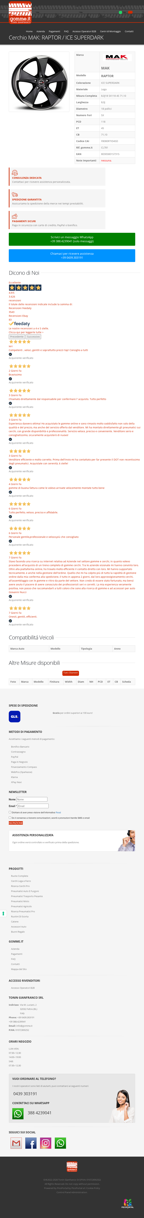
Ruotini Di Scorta (19, 916)
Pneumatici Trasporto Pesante (27, 896)
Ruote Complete (19, 875)
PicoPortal (62, 1188)
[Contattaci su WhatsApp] (138, 881)
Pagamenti (54, 31)
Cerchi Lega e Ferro (21, 881)
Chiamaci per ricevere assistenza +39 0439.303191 (72, 256)
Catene (14, 921)
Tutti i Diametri (70, 672)
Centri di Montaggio (110, 31)
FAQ (66, 31)
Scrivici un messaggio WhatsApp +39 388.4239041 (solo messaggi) (72, 239)
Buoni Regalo (18, 931)
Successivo (33, 336)
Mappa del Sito (19, 969)
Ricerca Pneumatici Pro (23, 911)
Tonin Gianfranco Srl (68, 1179)
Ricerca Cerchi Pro (20, 886)
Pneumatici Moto (20, 901)
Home (29, 31)
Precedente (17, 336)
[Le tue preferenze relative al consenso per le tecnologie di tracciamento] (3, 913)
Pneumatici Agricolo (21, 906)
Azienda (41, 31)
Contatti (129, 31)
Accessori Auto (18, 926)
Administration (79, 1192)
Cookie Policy (93, 1188)
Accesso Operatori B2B (84, 31)
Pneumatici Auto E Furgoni (25, 891)
